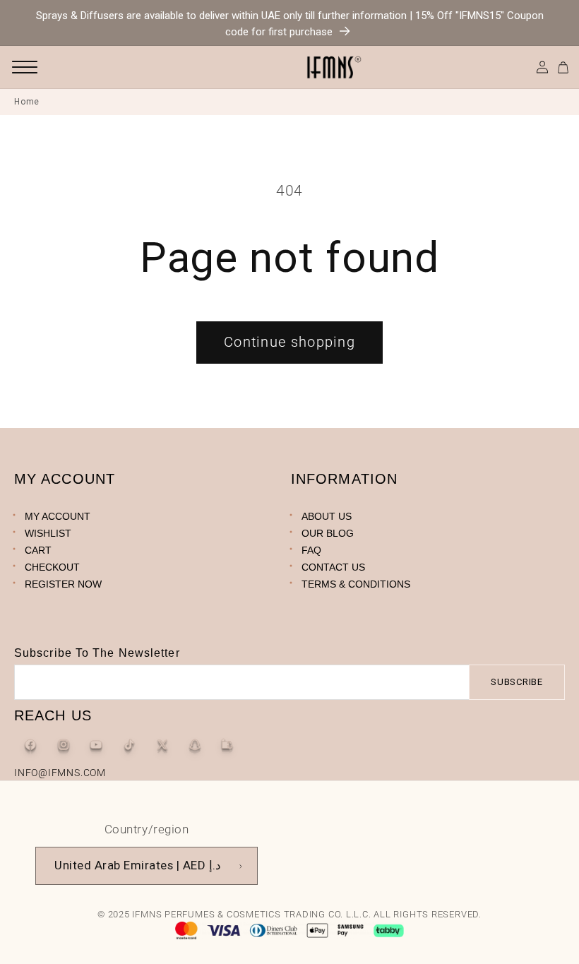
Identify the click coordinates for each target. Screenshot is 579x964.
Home (27, 102)
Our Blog (328, 533)
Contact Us (333, 567)
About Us (327, 516)
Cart (38, 550)
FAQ (311, 550)
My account (57, 516)
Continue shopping (289, 342)
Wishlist (48, 533)
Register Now (63, 584)
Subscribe (517, 682)
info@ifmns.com (60, 772)
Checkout (52, 567)
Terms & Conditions (356, 584)
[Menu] (25, 67)
